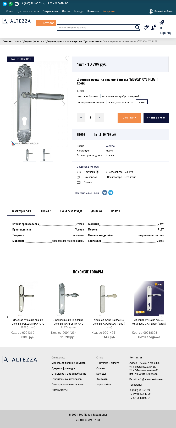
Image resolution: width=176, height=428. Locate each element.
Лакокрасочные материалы (68, 384)
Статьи (66, 11)
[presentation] (7, 317)
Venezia (110, 146)
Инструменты (60, 389)
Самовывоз (90, 177)
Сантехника (58, 357)
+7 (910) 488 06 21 (140, 397)
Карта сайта (103, 384)
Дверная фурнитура (63, 368)
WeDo (97, 420)
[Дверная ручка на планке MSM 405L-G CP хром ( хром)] (149, 298)
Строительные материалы (67, 379)
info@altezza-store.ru (150, 379)
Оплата (88, 182)
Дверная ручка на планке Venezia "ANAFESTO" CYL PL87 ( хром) (68, 323)
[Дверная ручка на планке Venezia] (28, 298)
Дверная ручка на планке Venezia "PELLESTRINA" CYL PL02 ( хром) (28, 323)
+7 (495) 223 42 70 (140, 393)
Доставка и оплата (28, 11)
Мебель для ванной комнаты (69, 362)
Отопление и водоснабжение (69, 373)
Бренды (79, 11)
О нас (9, 11)
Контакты (93, 11)
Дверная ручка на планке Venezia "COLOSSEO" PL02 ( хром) (109, 323)
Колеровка (109, 11)
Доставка (89, 172)
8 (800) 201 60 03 (32, 3)
